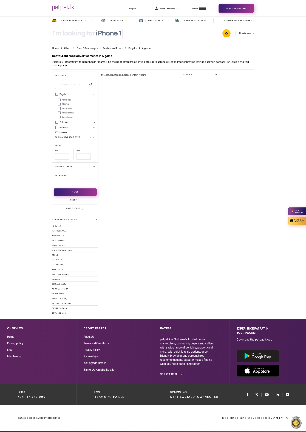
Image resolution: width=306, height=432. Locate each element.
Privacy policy (15, 343)
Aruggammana (60, 289)
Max (78, 150)
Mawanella (58, 236)
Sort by (187, 74)
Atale (55, 255)
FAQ (9, 350)
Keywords (61, 175)
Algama (146, 48)
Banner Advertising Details (99, 369)
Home (55, 48)
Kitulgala (57, 269)
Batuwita (57, 260)
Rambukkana (59, 231)
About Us (89, 336)
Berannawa (58, 293)
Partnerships (91, 356)
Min (56, 150)
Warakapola (58, 245)
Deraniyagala (59, 308)
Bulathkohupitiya (61, 303)
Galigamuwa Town (62, 250)
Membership (14, 356)
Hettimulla (58, 265)
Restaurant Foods (113, 48)
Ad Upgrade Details (95, 363)
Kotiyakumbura (60, 274)
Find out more (168, 374)
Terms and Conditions (96, 343)
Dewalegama (59, 313)
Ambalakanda (59, 284)
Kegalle (132, 48)
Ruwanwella (59, 240)
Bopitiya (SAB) (59, 298)
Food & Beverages (87, 48)
